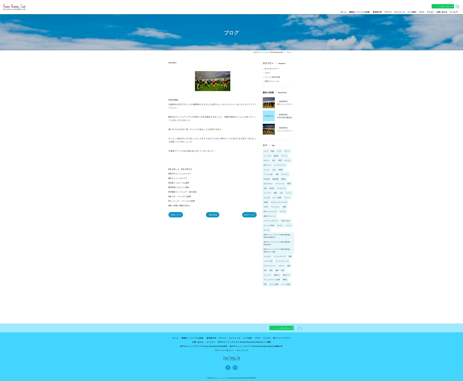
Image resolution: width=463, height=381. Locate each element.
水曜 (277, 174)
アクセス (280, 225)
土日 (281, 193)
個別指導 (275, 179)
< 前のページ (175, 214)
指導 (290, 256)
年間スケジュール (272, 81)
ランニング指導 (269, 225)
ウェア (266, 151)
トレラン (267, 170)
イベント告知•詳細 (272, 77)
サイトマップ (242, 350)
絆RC (284, 207)
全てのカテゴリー (272, 68)
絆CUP (280, 170)
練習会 (276, 156)
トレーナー (267, 193)
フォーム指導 (276, 197)
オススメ (267, 160)
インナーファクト (280, 165)
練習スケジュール (270, 216)
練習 (275, 193)
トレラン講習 (274, 284)
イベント (287, 197)
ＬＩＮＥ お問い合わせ (442, 6)
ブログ (267, 72)
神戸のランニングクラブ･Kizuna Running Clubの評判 (277, 243)
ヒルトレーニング (270, 266)
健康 (277, 270)
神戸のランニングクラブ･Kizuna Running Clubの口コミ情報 (277, 250)
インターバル (281, 188)
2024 (289, 183)
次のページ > (249, 214)
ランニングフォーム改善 (272, 279)
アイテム (284, 156)
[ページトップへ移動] (299, 328)
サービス (267, 230)
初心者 (272, 188)
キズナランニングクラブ (279, 202)
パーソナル (267, 156)
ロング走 (267, 197)
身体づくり (286, 275)
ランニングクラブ (280, 256)
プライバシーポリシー (271, 221)
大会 (273, 170)
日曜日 (266, 202)
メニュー (289, 225)
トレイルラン (275, 207)
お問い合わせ (285, 221)
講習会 (283, 179)
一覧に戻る (213, 214)
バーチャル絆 (268, 174)
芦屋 (265, 284)
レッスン (289, 193)
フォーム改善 (285, 284)
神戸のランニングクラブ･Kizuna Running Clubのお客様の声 (277, 236)
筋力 (273, 160)
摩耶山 (285, 279)
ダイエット (285, 174)
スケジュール (280, 183)
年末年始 (267, 179)
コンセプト (267, 256)
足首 (265, 270)
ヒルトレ (281, 266)
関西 (272, 151)
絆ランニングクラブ (270, 211)
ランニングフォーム (282, 261)
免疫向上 (277, 275)
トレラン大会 (268, 261)
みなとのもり (268, 183)
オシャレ (288, 160)
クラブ (279, 151)
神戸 (282, 270)
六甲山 (266, 207)
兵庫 (265, 188)
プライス (283, 211)
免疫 (271, 270)
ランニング (267, 275)
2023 (280, 160)
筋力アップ (267, 165)
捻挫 (288, 266)
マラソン (287, 151)
